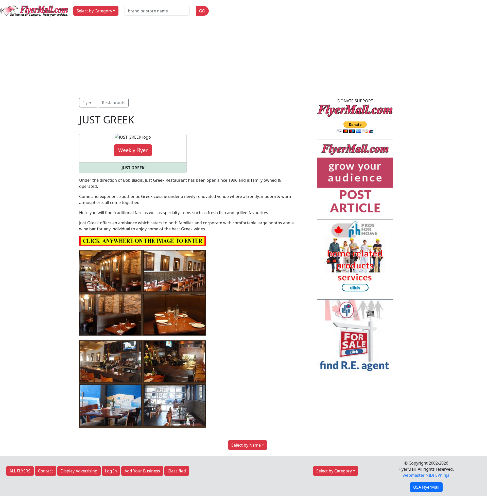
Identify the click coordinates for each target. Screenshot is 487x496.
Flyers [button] (88, 102)
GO (202, 11)
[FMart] (355, 178)
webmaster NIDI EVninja (426, 475)
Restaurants (113, 102)
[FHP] (355, 339)
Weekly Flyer (133, 150)
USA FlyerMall (426, 487)
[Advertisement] (243, 59)
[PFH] (355, 259)
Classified (177, 471)
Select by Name (246, 445)
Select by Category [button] (94, 11)
